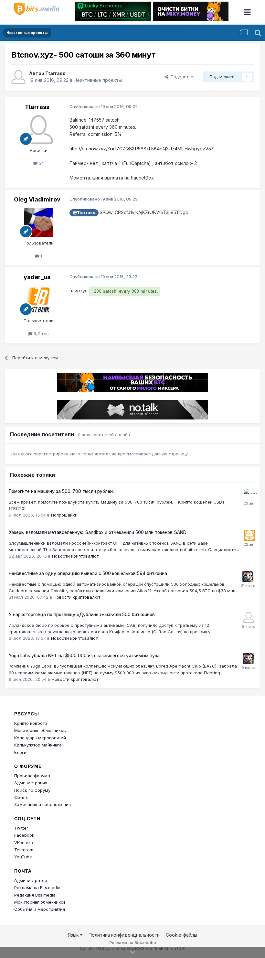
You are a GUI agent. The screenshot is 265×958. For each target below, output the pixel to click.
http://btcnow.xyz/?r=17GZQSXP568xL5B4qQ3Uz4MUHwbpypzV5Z (141, 148)
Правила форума (32, 775)
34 (40, 163)
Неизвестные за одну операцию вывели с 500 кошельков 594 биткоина (88, 573)
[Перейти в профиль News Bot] (249, 535)
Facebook (24, 835)
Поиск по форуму (32, 790)
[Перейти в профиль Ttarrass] (18, 77)
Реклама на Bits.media (37, 887)
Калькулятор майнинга (38, 744)
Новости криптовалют (75, 556)
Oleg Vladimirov (37, 199)
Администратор (30, 880)
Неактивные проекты (98, 80)
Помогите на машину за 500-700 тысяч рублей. (61, 491)
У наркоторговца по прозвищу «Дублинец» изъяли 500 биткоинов (82, 614)
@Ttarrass (84, 212)
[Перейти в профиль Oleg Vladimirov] (38, 222)
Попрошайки (64, 514)
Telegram (23, 849)
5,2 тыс (40, 333)
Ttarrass (55, 73)
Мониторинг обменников (40, 730)
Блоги (20, 752)
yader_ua (37, 277)
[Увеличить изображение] (124, 291)
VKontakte (24, 842)
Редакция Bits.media (35, 895)
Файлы (21, 797)
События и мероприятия (39, 909)
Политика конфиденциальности (124, 935)
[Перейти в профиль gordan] (248, 617)
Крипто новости (30, 723)
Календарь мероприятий (40, 737)
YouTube (23, 856)
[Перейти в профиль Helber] (249, 494)
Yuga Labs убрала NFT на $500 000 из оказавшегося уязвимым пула (84, 655)
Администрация (30, 782)
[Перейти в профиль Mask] (247, 576)
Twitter (21, 828)
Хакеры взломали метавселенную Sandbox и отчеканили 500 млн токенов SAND (97, 532)
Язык (74, 935)
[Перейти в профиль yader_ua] (38, 299)
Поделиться (182, 76)
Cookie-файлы (181, 935)
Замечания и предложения (42, 804)
